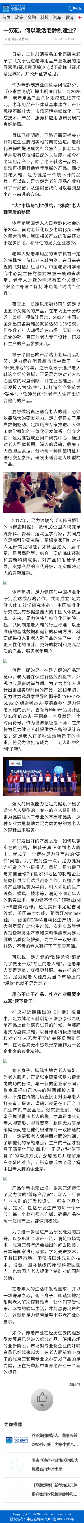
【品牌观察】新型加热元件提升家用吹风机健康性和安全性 (54, 1494)
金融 (32, 17)
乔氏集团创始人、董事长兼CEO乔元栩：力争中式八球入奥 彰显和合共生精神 (55, 1444)
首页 (6, 17)
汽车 (57, 17)
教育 (70, 17)
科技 (44, 17)
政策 (19, 17)
